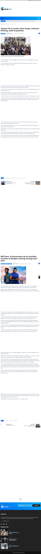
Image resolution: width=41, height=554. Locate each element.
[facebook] (36, 0)
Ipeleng (15, 420)
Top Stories (3, 33)
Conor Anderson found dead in (14, 533)
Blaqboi (11, 420)
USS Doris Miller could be (14, 546)
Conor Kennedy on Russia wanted (13, 540)
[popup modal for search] (38, 18)
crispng (11, 33)
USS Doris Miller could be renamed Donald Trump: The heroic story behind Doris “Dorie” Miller (20, 21)
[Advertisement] (27, 10)
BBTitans (6, 420)
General (10, 531)
